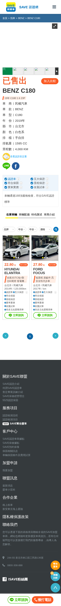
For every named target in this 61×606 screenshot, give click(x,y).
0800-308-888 (15, 565)
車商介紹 (49, 214)
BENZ (21, 18)
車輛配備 (24, 214)
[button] (14, 257)
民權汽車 (18, 285)
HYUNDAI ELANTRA (12, 271)
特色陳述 (36, 214)
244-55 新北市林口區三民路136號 (25, 557)
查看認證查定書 (18, 156)
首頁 (5, 18)
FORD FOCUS (39, 271)
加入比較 (23, 265)
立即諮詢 (18, 315)
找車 (12, 18)
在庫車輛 (11, 214)
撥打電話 (44, 600)
